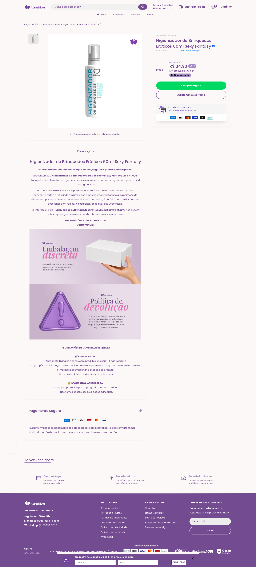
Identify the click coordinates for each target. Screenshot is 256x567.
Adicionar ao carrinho (191, 95)
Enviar (210, 530)
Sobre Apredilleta (111, 508)
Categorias (117, 14)
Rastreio (135, 14)
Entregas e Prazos (111, 513)
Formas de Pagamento (114, 517)
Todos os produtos (50, 24)
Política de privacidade (114, 527)
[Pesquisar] (142, 7)
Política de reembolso (113, 532)
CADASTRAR (178, 562)
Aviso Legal (107, 537)
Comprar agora (191, 85)
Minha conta (161, 8)
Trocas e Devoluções (113, 522)
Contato (149, 14)
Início (103, 14)
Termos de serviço (156, 527)
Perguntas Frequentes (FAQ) (162, 522)
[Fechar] (193, 558)
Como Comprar (154, 513)
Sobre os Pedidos (155, 517)
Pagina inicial (31, 24)
